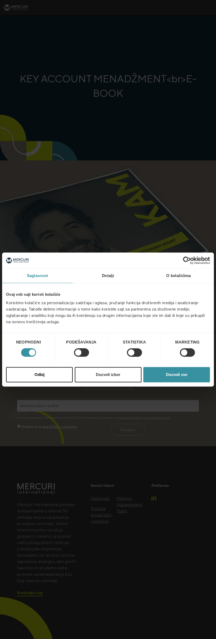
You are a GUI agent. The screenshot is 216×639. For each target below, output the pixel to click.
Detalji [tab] (108, 275)
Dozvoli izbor (108, 374)
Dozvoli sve (176, 374)
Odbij (40, 374)
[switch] (81, 352)
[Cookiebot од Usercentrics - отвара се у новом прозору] (187, 260)
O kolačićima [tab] (178, 275)
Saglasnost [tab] (37, 275)
